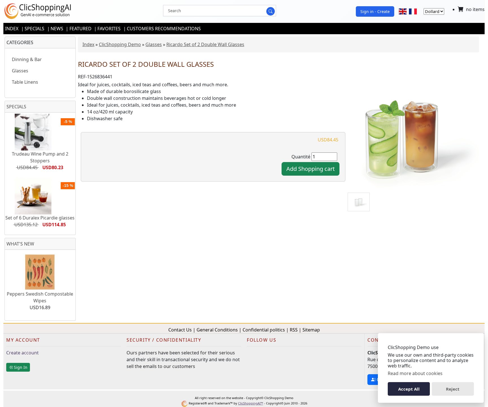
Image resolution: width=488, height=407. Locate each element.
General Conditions (217, 330)
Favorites (109, 28)
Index (11, 28)
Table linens (25, 82)
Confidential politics (264, 330)
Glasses (153, 44)
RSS (294, 330)
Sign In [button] (20, 367)
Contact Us (180, 330)
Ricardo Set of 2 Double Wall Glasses (205, 44)
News (57, 28)
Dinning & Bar (27, 59)
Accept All (409, 389)
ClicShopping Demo (120, 44)
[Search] (270, 11)
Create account (22, 353)
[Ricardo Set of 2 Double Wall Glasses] (413, 136)
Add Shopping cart (310, 169)
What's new (20, 244)
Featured (80, 28)
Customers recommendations (164, 28)
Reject (452, 389)
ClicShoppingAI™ (250, 403)
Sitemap (311, 330)
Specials (34, 28)
